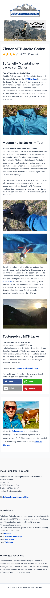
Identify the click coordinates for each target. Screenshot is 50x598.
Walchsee (8, 542)
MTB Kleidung (31, 79)
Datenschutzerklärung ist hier (16, 497)
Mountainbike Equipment (27, 368)
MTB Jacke (7, 281)
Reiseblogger (17, 431)
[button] (12, 381)
